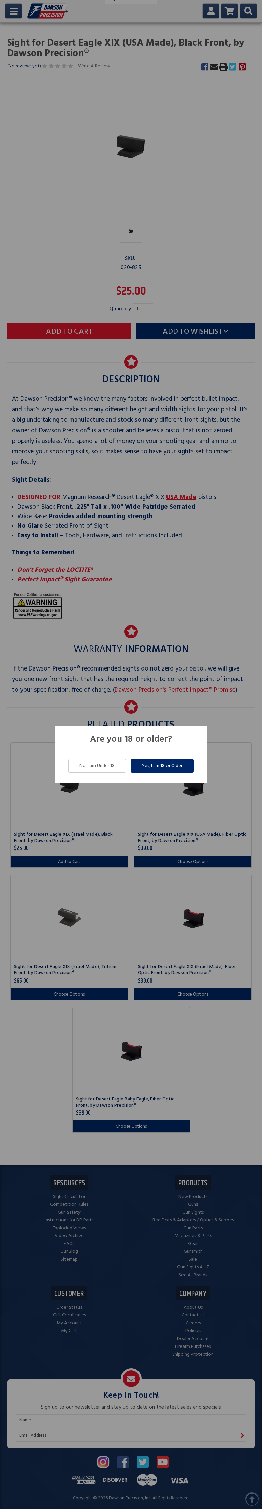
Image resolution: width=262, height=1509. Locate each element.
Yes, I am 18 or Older (162, 766)
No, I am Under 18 (97, 766)
